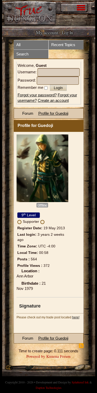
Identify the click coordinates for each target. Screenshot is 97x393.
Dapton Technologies (49, 387)
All (18, 44)
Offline (42, 205)
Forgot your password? (37, 95)
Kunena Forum (58, 356)
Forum (27, 113)
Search (22, 54)
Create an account (53, 100)
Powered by (35, 356)
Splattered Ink (80, 382)
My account (47, 32)
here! (75, 317)
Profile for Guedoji (53, 113)
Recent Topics (63, 44)
